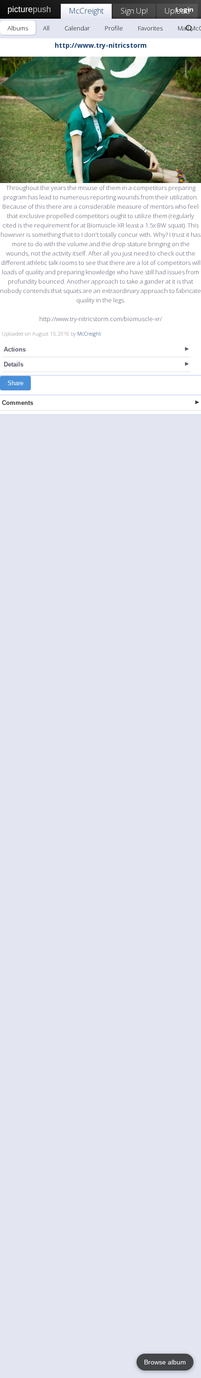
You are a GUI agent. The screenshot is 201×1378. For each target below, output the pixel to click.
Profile (114, 28)
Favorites (150, 28)
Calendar (77, 28)
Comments (17, 402)
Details (13, 364)
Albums (17, 28)
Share (15, 383)
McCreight (86, 10)
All (46, 28)
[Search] (188, 28)
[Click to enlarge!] (100, 120)
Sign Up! (134, 10)
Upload (177, 10)
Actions (15, 349)
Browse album (165, 1362)
